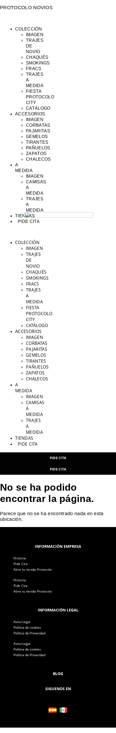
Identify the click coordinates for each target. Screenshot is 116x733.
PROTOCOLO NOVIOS (26, 7)
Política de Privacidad (29, 633)
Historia (19, 558)
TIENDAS (24, 438)
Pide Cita (20, 564)
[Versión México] (63, 710)
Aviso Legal (21, 622)
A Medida (23, 388)
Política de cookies (27, 627)
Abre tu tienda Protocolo (32, 569)
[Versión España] (53, 710)
